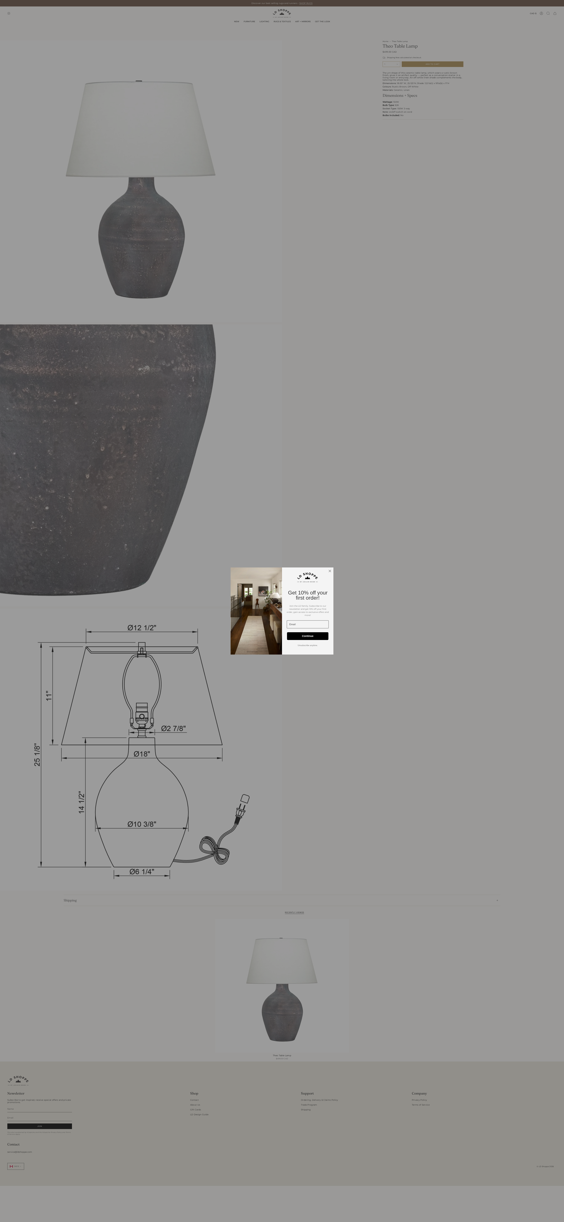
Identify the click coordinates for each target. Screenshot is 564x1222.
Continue (307, 636)
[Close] (329, 571)
